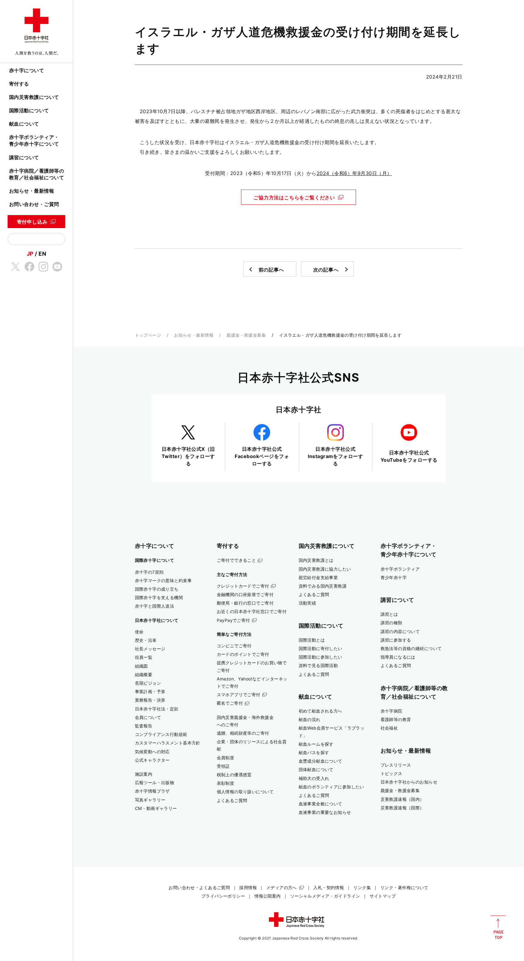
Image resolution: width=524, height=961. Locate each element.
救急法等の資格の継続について (411, 648)
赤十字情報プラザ (152, 791)
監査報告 (144, 725)
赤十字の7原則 (149, 572)
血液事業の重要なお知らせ (325, 812)
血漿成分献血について (320, 761)
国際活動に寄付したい (320, 648)
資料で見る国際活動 (318, 665)
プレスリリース (396, 764)
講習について (24, 157)
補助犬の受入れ (314, 778)
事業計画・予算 (150, 691)
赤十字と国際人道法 (154, 606)
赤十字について (26, 70)
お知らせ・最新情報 (31, 191)
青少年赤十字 (394, 577)
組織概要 (144, 674)
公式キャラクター (152, 760)
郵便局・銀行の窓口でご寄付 (245, 602)
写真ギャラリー (150, 799)
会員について (148, 717)
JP (30, 253)
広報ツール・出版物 (154, 782)
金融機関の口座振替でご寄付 (245, 594)
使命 (139, 631)
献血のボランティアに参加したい (331, 786)
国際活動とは (312, 639)
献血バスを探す (314, 752)
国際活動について (29, 110)
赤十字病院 (391, 710)
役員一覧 (144, 657)
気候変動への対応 (152, 751)
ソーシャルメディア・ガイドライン (325, 896)
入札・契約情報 (328, 887)
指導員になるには (398, 656)
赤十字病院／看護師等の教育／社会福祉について (36, 174)
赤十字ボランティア (400, 569)
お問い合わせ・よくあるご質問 (199, 887)
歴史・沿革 (146, 640)
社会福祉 (389, 727)
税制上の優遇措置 (234, 774)
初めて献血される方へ (320, 710)
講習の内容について (400, 631)
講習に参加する (396, 639)
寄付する (19, 84)
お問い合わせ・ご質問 (34, 204)
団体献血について (316, 769)
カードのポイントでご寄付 (243, 654)
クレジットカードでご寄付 (243, 585)
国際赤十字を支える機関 (159, 597)
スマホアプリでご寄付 (238, 694)
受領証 (223, 766)
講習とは (389, 614)
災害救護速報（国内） (402, 799)
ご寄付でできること (236, 560)
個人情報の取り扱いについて (245, 791)
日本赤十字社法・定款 (157, 708)
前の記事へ (271, 270)
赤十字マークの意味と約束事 (163, 580)
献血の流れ (310, 719)
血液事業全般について (320, 803)
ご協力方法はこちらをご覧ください (294, 197)
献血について (24, 124)
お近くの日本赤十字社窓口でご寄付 (252, 611)
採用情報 (248, 887)
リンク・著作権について (404, 887)
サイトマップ (383, 896)
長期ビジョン (148, 683)
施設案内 (144, 774)
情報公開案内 (267, 896)
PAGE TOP (498, 927)
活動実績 (307, 602)
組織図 (141, 666)
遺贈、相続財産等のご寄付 (243, 733)
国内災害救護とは (316, 560)
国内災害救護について (34, 97)
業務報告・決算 (150, 700)
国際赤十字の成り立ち (157, 589)
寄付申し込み (32, 222)
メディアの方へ (281, 887)
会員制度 (225, 757)
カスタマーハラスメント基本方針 (167, 742)
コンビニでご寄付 (234, 645)
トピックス (391, 773)
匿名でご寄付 (230, 703)
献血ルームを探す (316, 744)
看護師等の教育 (396, 719)
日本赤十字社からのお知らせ (409, 781)
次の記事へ (326, 270)
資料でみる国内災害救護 (323, 585)
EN (42, 253)
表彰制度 (225, 783)
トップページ (148, 335)
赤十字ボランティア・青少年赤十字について (34, 140)
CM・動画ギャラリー (156, 808)
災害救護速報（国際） (402, 807)
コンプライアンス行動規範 (161, 734)
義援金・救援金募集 (246, 335)
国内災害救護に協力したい (325, 569)
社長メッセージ (150, 648)
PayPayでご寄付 (233, 620)
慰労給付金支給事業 (318, 577)
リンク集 (362, 887)
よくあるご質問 (232, 800)
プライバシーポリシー (223, 896)
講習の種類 (391, 622)
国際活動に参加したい (320, 656)
